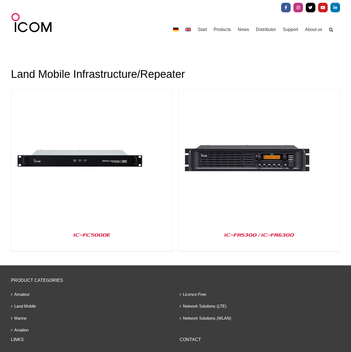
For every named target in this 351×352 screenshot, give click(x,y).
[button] (331, 29)
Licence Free (194, 294)
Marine (20, 318)
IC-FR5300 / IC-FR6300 (259, 234)
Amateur (22, 294)
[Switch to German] (176, 29)
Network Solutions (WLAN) (207, 318)
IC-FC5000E (91, 234)
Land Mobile (25, 306)
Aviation (21, 330)
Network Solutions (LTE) (205, 306)
